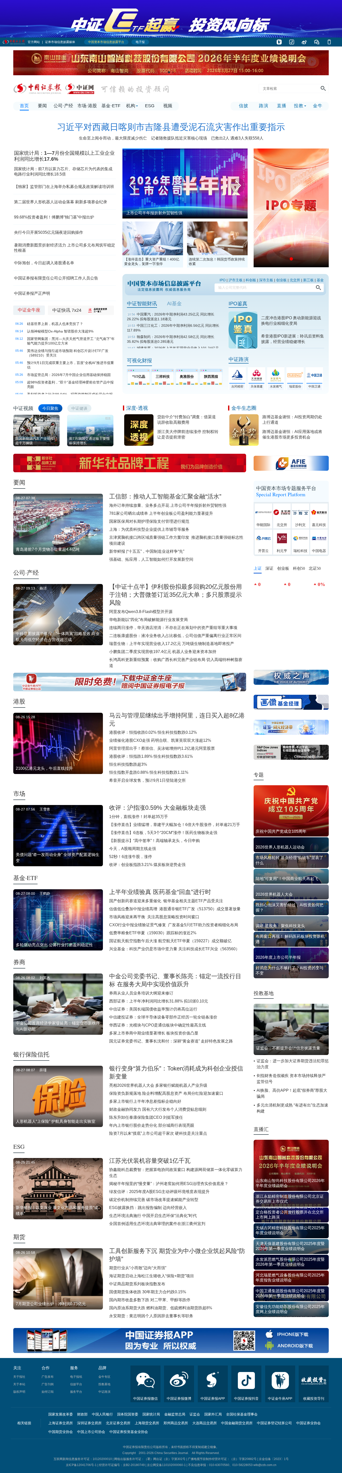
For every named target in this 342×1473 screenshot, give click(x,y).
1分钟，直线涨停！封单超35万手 (138, 816)
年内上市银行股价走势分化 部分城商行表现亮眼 (151, 1125)
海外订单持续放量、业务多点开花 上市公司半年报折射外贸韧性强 (167, 505)
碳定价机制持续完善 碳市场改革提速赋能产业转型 (153, 1200)
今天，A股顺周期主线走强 (132, 848)
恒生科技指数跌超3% (128, 764)
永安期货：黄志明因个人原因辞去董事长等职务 (151, 1316)
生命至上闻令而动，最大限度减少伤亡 (113, 138)
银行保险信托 (31, 1054)
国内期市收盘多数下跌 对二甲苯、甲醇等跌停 (149, 1300)
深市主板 (266, 280)
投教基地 (264, 993)
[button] (169, 72)
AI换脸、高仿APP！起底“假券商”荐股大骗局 (292, 1093)
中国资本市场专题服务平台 (286, 491)
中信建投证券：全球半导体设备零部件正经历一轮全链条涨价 (163, 1017)
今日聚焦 (50, 408)
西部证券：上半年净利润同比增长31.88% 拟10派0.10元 (158, 1001)
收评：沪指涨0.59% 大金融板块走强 (157, 807)
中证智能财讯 (142, 303)
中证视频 (23, 408)
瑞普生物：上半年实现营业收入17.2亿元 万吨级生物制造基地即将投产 (171, 644)
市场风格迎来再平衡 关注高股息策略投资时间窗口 (154, 917)
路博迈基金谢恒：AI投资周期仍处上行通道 (292, 419)
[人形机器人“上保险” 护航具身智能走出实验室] (185, 150)
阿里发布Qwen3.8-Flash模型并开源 (141, 612)
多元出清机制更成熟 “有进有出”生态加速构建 (292, 1108)
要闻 (19, 482)
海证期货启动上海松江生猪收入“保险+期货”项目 (151, 1276)
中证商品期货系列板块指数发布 (137, 1284)
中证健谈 (79, 408)
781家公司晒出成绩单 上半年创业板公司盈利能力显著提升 (161, 513)
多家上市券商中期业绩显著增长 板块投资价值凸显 (153, 1033)
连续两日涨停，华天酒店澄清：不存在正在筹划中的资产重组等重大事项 (173, 628)
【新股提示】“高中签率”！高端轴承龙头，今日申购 (154, 840)
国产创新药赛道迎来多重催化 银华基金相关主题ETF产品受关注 (166, 901)
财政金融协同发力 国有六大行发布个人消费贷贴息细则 (157, 1109)
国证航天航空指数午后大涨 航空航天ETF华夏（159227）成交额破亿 (170, 941)
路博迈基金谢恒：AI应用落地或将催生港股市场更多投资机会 (292, 434)
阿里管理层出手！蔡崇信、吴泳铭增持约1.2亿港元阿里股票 (162, 748)
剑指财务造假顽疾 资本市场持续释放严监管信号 (291, 1079)
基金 (320, 280)
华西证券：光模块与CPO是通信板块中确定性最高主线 (157, 1025)
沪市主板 (236, 280)
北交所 (295, 280)
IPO (223, 280)
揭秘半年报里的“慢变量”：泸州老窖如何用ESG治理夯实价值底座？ (168, 1184)
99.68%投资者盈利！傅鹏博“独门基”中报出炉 (54, 217)
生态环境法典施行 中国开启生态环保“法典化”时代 (153, 1216)
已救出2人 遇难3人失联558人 (237, 138)
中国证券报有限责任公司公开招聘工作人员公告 (56, 278)
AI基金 (174, 303)
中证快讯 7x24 (66, 310)
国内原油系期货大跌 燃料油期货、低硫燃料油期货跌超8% (160, 1308)
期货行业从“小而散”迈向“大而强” (137, 1268)
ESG (19, 1146)
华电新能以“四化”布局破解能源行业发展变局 (148, 620)
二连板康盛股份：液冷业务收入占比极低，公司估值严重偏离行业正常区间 (175, 636)
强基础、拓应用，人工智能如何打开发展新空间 (151, 559)
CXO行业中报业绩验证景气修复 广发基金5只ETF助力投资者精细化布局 (173, 925)
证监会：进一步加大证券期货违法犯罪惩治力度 (293, 1064)
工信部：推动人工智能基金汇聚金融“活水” (165, 496)
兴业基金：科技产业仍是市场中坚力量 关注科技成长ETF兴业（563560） (174, 949)
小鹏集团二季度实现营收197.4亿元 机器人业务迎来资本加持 (162, 652)
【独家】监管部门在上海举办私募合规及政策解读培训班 (64, 186)
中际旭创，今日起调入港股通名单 (44, 263)
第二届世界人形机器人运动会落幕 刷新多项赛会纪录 (60, 202)
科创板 (251, 280)
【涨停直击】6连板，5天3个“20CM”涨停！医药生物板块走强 (163, 832)
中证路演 (239, 359)
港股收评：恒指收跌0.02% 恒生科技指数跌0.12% (153, 732)
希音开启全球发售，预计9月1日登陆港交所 (147, 780)
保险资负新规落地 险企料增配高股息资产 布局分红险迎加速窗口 (166, 1093)
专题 (259, 774)
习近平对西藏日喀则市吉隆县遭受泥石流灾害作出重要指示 (171, 127)
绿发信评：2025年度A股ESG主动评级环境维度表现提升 (159, 1192)
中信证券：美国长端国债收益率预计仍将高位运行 (153, 1009)
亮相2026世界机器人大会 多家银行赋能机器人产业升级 (158, 1085)
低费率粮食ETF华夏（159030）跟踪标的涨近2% (152, 933)
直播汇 (261, 1129)
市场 (19, 794)
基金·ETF (25, 878)
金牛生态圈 (243, 408)
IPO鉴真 (238, 303)
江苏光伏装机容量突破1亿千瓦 (150, 1160)
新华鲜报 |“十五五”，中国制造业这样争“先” (146, 551)
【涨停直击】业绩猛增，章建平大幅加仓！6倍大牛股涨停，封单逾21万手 (174, 824)
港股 (19, 701)
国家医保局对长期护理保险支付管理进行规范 (149, 521)
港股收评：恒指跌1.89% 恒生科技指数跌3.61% (151, 756)
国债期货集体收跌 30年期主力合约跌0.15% (147, 1292)
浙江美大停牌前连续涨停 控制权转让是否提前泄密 (187, 434)
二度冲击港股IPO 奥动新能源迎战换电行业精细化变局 (291, 321)
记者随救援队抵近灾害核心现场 (179, 138)
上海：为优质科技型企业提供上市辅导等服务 (149, 529)
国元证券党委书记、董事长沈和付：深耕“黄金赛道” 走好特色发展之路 (171, 1041)
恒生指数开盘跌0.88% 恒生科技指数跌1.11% (148, 772)
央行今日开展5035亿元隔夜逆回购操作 (48, 232)
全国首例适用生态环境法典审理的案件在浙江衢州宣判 (157, 1224)
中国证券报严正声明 (32, 293)
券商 (19, 962)
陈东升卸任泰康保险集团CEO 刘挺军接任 (146, 1117)
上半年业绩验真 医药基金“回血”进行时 (160, 891)
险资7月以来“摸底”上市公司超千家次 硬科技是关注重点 (158, 1133)
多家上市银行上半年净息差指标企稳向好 (145, 1101)
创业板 (281, 280)
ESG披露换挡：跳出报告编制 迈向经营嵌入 (148, 1208)
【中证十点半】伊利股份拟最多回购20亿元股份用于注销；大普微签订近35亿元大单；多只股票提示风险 (175, 594)
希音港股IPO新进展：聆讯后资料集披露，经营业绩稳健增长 (292, 339)
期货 (19, 1237)
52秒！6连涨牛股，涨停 (130, 856)
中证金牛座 (29, 310)
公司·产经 (26, 572)
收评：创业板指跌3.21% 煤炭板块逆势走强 (147, 864)
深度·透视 (137, 408)
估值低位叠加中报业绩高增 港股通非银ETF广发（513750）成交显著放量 (175, 909)
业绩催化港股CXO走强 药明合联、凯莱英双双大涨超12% (160, 740)
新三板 (308, 280)
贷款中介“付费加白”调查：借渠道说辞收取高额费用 (186, 419)
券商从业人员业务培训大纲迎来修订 (141, 993)
